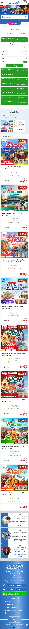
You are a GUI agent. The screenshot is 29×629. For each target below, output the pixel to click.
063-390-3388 (12, 605)
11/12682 (9, 613)
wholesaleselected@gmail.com (15, 610)
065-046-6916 (12, 607)
